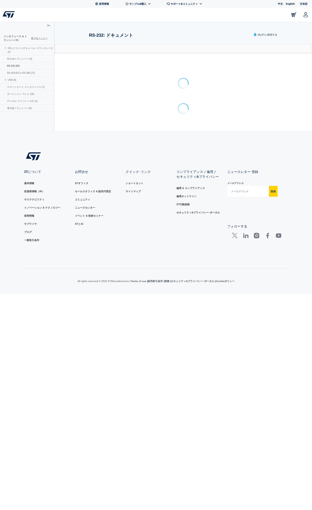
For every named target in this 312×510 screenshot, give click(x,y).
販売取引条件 (155, 261)
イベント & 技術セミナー (89, 196)
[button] (25, 15)
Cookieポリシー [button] (225, 261)
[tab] (91, 49)
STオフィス (81, 163)
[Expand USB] (6, 79)
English (290, 3)
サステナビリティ (34, 180)
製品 (48, 15)
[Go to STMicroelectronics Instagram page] (256, 217)
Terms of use (138, 261)
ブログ (28, 212)
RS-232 (13, 65)
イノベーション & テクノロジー (42, 188)
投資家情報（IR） (34, 172)
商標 (166, 261)
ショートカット (134, 163)
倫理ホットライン (186, 176)
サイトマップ (133, 172)
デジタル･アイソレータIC (22, 101)
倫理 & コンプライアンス (190, 168)
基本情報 (29, 163)
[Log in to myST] (306, 14)
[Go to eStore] (293, 14)
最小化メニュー (39, 38)
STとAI (79, 204)
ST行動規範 (183, 185)
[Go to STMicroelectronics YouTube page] (278, 217)
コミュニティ (82, 180)
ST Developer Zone (185, 15)
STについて (272, 15)
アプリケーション (115, 15)
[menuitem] (27, 50)
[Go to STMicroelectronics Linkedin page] (246, 217)
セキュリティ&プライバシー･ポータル (198, 193)
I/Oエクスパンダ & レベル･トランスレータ (30, 50)
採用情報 (29, 196)
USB (12, 80)
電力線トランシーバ (19, 108)
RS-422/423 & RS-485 (21, 73)
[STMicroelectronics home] (9, 14)
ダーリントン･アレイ (20, 94)
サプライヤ (30, 204)
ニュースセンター (85, 188)
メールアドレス (235, 163)
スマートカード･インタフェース (26, 87)
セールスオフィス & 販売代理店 (93, 172)
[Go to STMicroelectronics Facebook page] (267, 217)
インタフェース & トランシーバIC (15, 38)
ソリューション (149, 15)
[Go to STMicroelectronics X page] (235, 217)
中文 (280, 3)
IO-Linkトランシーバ (19, 58)
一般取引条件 (31, 220)
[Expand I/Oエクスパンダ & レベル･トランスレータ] (6, 48)
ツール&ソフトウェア (77, 15)
